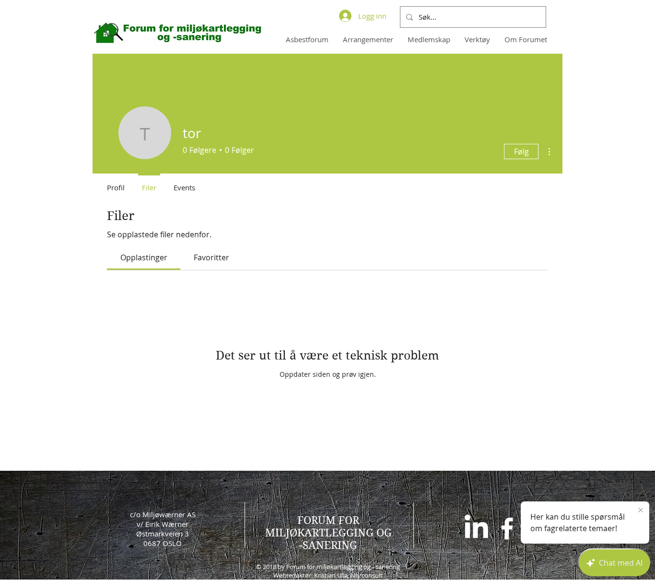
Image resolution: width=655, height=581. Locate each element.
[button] (428, 39)
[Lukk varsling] (640, 510)
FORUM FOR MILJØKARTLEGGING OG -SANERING (328, 532)
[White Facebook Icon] (507, 528)
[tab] (143, 257)
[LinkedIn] (476, 528)
